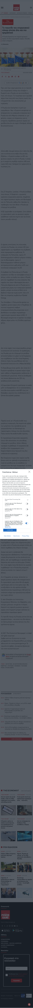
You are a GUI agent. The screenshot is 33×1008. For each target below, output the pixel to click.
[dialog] (16, 504)
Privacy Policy (25, 536)
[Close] (29, 472)
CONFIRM (10, 530)
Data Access (16, 536)
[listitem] (16, 500)
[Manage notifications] (29, 1004)
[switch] (27, 504)
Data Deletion (7, 536)
